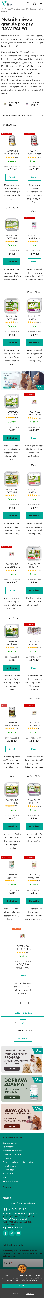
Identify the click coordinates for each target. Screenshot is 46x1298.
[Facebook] (5, 1233)
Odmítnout (30, 1294)
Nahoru (24, 1038)
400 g (7, 207)
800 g (15, 207)
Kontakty (7, 1158)
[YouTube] (18, 1233)
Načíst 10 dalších (23, 1013)
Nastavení (16, 1294)
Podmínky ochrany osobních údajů (18, 1162)
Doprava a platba (10, 1143)
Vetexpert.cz (8, 1173)
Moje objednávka (10, 1181)
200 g (33, 465)
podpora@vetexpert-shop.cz (22, 1203)
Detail (12, 177)
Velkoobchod (8, 1146)
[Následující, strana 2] (23, 1022)
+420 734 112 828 (18, 1209)
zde (35, 1280)
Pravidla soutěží (10, 1166)
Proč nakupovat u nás (12, 1150)
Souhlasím (23, 1286)
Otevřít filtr (10, 125)
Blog (5, 1177)
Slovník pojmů (9, 1169)
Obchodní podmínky (12, 1154)
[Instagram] (12, 1233)
